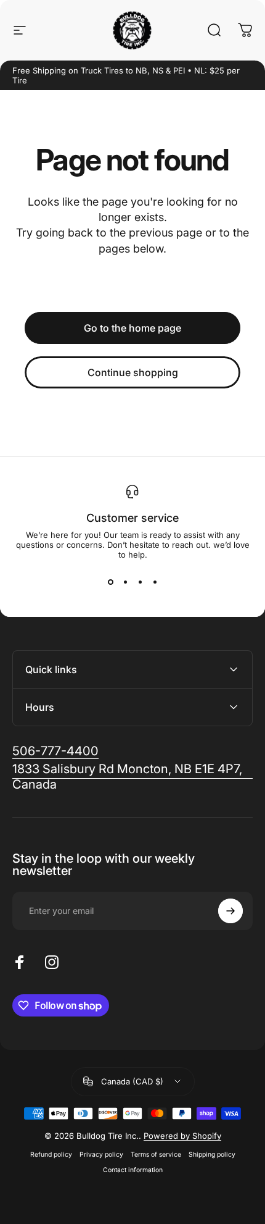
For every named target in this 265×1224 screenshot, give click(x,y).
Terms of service (156, 1155)
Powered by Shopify (182, 1136)
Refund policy (51, 1155)
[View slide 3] (139, 581)
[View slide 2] (125, 581)
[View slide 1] (110, 581)
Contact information (133, 1170)
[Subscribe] (230, 911)
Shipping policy (212, 1155)
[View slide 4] (154, 581)
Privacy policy (101, 1155)
